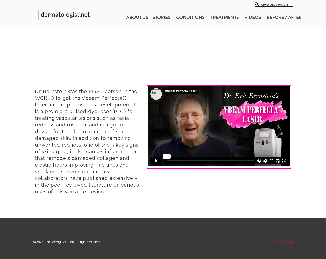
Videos (253, 18)
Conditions (190, 18)
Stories (161, 18)
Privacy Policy (283, 242)
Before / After (284, 18)
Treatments (224, 18)
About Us (137, 18)
